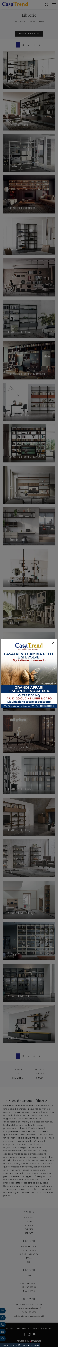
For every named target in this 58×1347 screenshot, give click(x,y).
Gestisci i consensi (30, 1345)
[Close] (53, 642)
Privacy (4, 1345)
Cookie (13, 1345)
